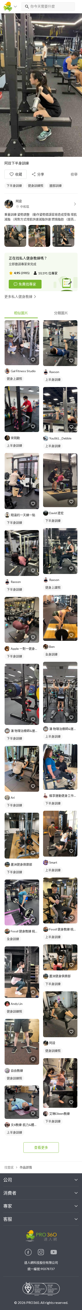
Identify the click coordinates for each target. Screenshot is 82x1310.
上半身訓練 (14, 445)
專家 (7, 1206)
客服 (7, 1219)
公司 (7, 1179)
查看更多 (41, 1147)
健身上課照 (14, 378)
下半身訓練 (14, 185)
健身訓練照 (35, 185)
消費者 (9, 1193)
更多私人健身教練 (18, 296)
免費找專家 (27, 284)
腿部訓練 (55, 185)
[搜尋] (26, 6)
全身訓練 (13, 939)
